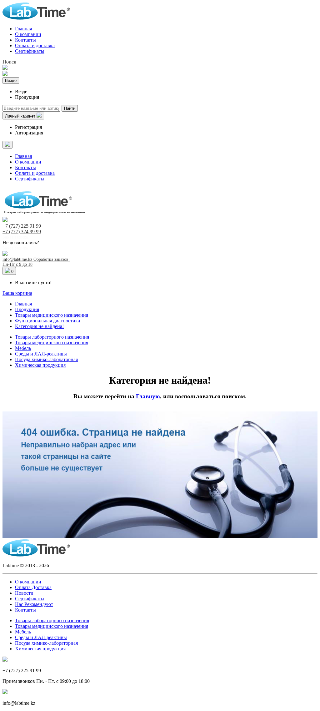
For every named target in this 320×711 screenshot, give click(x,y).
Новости (24, 593)
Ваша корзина (17, 293)
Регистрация (28, 127)
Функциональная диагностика (47, 320)
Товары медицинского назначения (51, 315)
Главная (23, 28)
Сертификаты (29, 51)
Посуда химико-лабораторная (46, 359)
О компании (28, 34)
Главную (148, 396)
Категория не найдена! (39, 326)
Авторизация (29, 132)
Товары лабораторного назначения (52, 337)
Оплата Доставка (33, 587)
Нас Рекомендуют (34, 604)
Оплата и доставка (35, 45)
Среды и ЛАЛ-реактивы (41, 353)
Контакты (25, 40)
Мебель (23, 348)
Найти (69, 108)
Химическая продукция (40, 365)
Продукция (27, 309)
